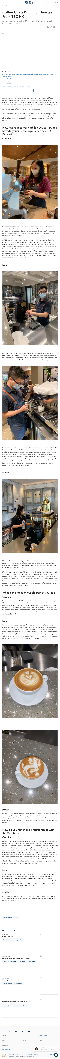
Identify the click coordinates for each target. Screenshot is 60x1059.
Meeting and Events (18, 940)
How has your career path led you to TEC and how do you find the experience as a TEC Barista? (29, 75)
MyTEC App (5, 1045)
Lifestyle (16, 917)
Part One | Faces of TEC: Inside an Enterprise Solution (16, 958)
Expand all (30, 91)
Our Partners (5, 1043)
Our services (5, 1050)
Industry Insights (18, 983)
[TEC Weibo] (29, 1031)
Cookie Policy (28, 1054)
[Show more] (3, 2)
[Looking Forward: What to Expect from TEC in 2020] (49, 1007)
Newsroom (41, 1040)
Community (23, 1040)
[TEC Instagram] (16, 1031)
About (3, 1038)
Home (3, 6)
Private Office (32, 962)
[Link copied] (57, 27)
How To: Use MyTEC (7, 936)
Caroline (10, 79)
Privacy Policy (11, 1054)
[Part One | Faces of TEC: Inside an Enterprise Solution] (49, 964)
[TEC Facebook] (3, 1031)
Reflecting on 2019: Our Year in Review (12, 980)
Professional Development (9, 962)
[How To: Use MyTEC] (49, 942)
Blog (7, 6)
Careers (4, 1040)
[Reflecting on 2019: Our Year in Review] (49, 986)
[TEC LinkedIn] (10, 1031)
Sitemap (36, 1054)
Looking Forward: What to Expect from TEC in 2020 (16, 1001)
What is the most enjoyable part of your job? (17, 86)
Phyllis (9, 83)
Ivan (8, 81)
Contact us (55, 2)
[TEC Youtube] (23, 1031)
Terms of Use (19, 1054)
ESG (22, 1038)
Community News (7, 917)
